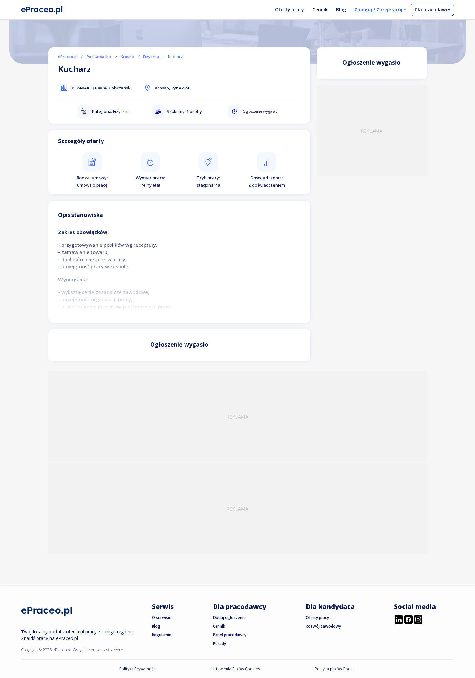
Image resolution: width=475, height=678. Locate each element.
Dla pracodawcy (432, 9)
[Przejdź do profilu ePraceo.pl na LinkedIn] (399, 620)
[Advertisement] (372, 130)
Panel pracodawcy (229, 635)
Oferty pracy (289, 9)
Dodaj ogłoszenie (229, 617)
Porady (219, 643)
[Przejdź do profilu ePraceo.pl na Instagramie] (418, 620)
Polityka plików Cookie (335, 669)
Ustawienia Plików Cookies (235, 669)
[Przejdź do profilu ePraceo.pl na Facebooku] (408, 620)
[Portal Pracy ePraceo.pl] (42, 9)
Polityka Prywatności (137, 669)
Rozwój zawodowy (323, 626)
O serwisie (161, 617)
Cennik (320, 9)
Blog (341, 9)
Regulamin (161, 635)
